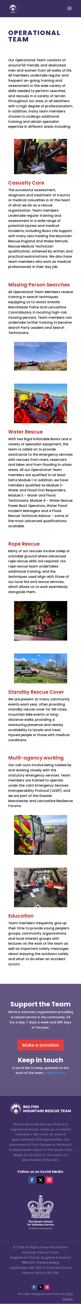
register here (54, 1073)
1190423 (28, 1262)
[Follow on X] (40, 1179)
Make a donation (40, 1045)
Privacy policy (48, 1262)
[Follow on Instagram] (49, 1179)
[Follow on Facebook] (32, 1179)
